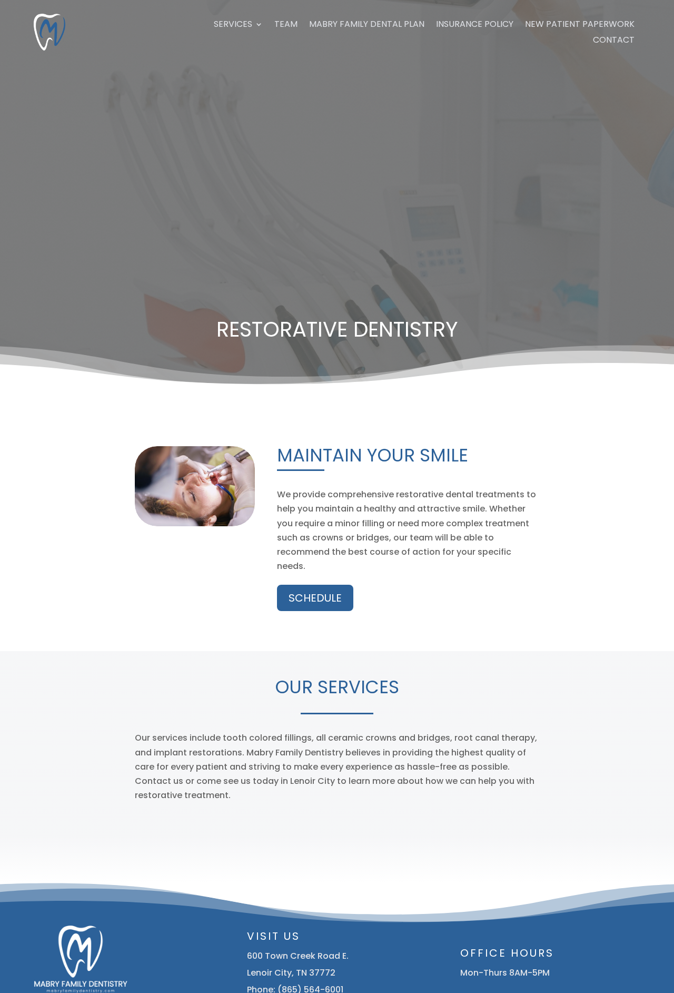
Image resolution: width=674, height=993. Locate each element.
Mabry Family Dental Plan (366, 25)
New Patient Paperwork (580, 25)
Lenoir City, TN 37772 (291, 973)
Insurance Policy (474, 25)
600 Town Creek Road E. (298, 956)
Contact (614, 41)
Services (233, 25)
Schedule (315, 598)
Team (286, 25)
